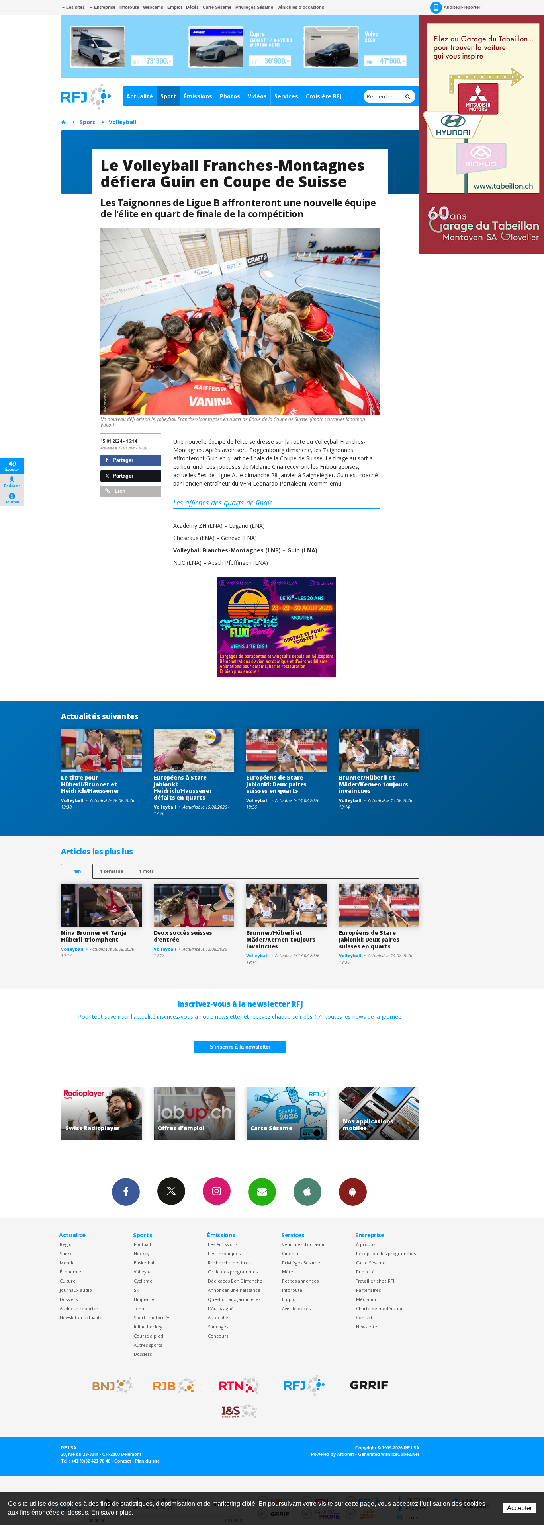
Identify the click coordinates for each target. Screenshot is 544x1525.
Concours (218, 1335)
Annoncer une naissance (234, 1290)
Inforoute (129, 7)
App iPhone (307, 1192)
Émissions (198, 96)
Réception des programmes (386, 1253)
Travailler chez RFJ (375, 1280)
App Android (353, 1192)
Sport (168, 96)
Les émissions (222, 1244)
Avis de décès (296, 1308)
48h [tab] (77, 871)
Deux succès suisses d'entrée (183, 936)
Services (286, 96)
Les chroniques (224, 1253)
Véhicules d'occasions (300, 7)
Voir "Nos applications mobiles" (289, 1113)
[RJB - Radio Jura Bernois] (174, 1385)
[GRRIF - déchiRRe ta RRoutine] (369, 1385)
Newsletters (262, 1192)
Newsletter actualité (81, 1317)
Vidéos (257, 96)
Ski (137, 1290)
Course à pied (148, 1335)
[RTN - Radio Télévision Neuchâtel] (239, 1385)
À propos (365, 1244)
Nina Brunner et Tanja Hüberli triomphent (94, 936)
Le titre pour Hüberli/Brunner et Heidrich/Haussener (90, 784)
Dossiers (69, 1299)
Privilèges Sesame (301, 1262)
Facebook (126, 1192)
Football (142, 1244)
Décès (192, 7)
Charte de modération (380, 1308)
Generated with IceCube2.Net (388, 1454)
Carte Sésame (217, 7)
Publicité (365, 1271)
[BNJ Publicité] (109, 1385)
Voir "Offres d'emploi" (104, 1113)
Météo (289, 1271)
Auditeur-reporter (462, 7)
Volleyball (122, 122)
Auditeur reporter (79, 1308)
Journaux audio (76, 1290)
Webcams (153, 7)
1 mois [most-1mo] (146, 871)
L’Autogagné (221, 1308)
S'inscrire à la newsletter (240, 1047)
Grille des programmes (233, 1271)
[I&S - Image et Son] (239, 1411)
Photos (230, 96)
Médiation (367, 1299)
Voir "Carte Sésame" (197, 1113)
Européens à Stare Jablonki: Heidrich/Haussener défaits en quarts (183, 787)
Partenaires (368, 1290)
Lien (119, 491)
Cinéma (290, 1253)
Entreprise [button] (104, 7)
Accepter (519, 1508)
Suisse (66, 1253)
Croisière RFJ (323, 96)
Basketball (144, 1262)
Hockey (141, 1253)
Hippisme (144, 1299)
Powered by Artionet (332, 1454)
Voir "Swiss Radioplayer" (382, 1113)
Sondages (218, 1326)
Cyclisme (143, 1280)
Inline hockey (148, 1326)
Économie (70, 1271)
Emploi (174, 7)
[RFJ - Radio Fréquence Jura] (304, 1385)
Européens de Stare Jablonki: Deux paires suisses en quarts (276, 784)
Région (67, 1244)
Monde (67, 1262)
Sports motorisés (152, 1317)
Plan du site (147, 1461)
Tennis (140, 1308)
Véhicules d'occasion (304, 1244)
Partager (122, 460)
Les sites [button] (75, 7)
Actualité (139, 96)
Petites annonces (300, 1280)
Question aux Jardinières (234, 1299)
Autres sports (148, 1345)
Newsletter (367, 1326)
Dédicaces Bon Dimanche (235, 1280)
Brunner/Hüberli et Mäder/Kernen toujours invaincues (373, 784)
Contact (364, 1317)
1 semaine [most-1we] (111, 871)
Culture (68, 1280)
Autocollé (218, 1317)
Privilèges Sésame (254, 7)
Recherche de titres (229, 1262)
